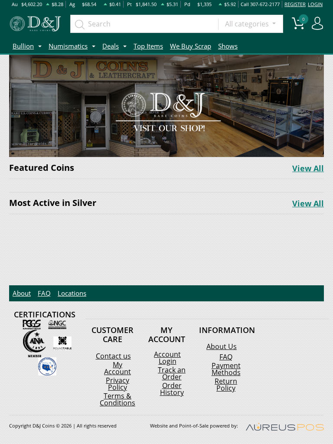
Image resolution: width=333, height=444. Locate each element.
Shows (228, 46)
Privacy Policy (117, 383)
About (22, 293)
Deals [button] (110, 46)
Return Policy (226, 384)
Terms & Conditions (117, 399)
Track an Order (172, 373)
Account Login (167, 357)
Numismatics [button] (68, 46)
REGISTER (295, 4)
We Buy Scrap (190, 46)
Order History (172, 389)
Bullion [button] (23, 46)
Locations (72, 293)
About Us (221, 346)
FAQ (44, 293)
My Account (117, 368)
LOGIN (315, 4)
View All (308, 168)
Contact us (113, 356)
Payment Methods (226, 369)
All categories (248, 24)
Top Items (148, 46)
